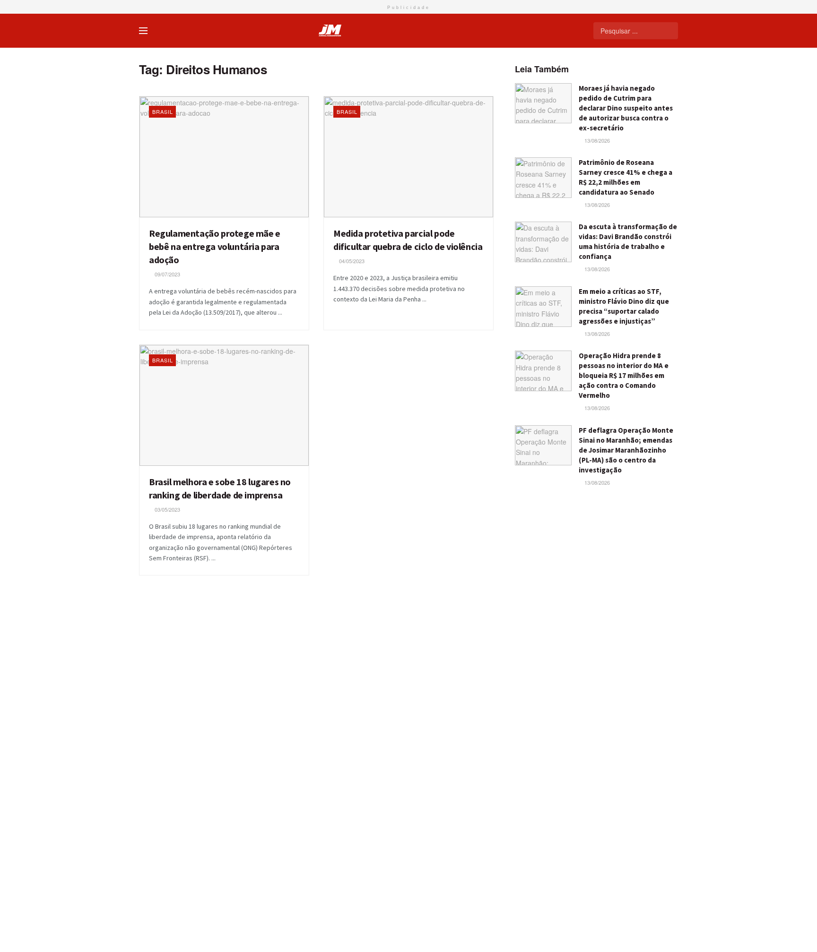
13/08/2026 (596, 140)
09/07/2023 (166, 274)
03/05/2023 (166, 509)
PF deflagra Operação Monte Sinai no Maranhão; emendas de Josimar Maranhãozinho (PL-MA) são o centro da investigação (626, 450)
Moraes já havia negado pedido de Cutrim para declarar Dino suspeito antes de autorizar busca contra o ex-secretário (626, 108)
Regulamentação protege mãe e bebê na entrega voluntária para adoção (214, 246)
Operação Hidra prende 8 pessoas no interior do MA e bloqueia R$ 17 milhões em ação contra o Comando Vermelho (624, 375)
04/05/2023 (351, 261)
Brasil (162, 111)
